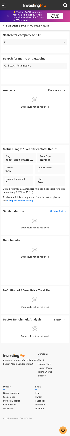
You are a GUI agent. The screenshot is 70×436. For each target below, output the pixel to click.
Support (42, 375)
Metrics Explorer (11, 400)
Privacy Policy (45, 368)
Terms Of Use (45, 371)
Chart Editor (9, 404)
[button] (36, 16)
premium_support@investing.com (20, 360)
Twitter (38, 397)
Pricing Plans (44, 364)
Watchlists (8, 408)
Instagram (40, 404)
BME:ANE (12, 25)
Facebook (40, 400)
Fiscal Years (54, 90)
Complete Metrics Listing (20, 200)
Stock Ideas (9, 397)
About (41, 360)
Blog (37, 393)
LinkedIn (39, 408)
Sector (57, 319)
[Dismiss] (8, 16)
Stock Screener (11, 393)
